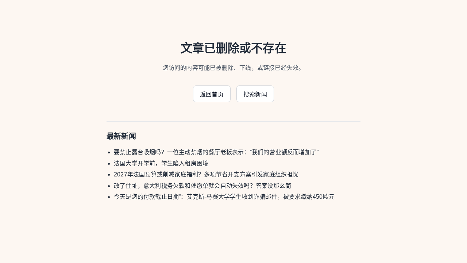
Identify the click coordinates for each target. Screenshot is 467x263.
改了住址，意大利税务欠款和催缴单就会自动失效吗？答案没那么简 (202, 186)
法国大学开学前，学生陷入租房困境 (161, 163)
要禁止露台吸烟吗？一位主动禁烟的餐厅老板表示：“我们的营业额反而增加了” (216, 152)
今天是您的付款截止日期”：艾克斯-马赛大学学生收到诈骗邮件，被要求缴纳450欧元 (224, 197)
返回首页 (212, 94)
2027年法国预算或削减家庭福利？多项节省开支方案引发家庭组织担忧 (206, 174)
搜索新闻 (255, 94)
